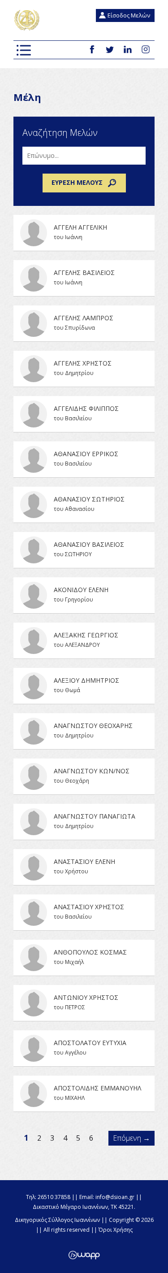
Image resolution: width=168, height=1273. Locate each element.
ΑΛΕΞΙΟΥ (84, 686)
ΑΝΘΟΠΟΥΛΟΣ (84, 958)
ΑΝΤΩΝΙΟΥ (84, 1003)
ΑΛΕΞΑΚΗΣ (84, 640)
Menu (24, 50)
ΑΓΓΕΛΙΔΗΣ (84, 414)
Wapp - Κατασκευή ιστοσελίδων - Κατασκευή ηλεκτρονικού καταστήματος (84, 1255)
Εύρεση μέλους (77, 182)
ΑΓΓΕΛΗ (84, 233)
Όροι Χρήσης (116, 1230)
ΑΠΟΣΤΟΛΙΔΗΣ (84, 1094)
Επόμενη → (131, 1138)
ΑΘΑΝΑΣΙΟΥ (84, 459)
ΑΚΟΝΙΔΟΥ (84, 595)
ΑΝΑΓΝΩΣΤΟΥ (84, 731)
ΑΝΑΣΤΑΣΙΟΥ (84, 867)
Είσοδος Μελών (129, 15)
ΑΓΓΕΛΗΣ (84, 278)
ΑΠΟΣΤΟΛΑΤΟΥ (84, 1048)
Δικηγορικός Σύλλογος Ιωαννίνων (27, 20)
